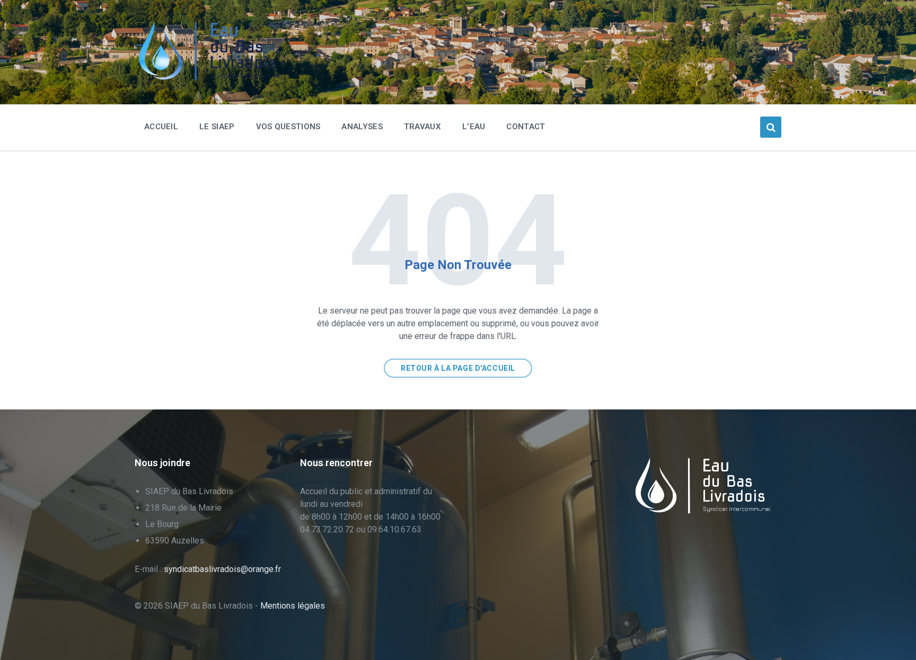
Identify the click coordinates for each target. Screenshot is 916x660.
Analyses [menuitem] (361, 126)
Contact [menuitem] (525, 126)
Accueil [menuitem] (161, 126)
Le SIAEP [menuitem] (216, 126)
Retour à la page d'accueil (458, 368)
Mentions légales (292, 606)
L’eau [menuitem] (474, 126)
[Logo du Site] (214, 78)
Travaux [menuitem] (422, 126)
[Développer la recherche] (770, 127)
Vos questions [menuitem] (288, 126)
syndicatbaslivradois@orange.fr (222, 569)
